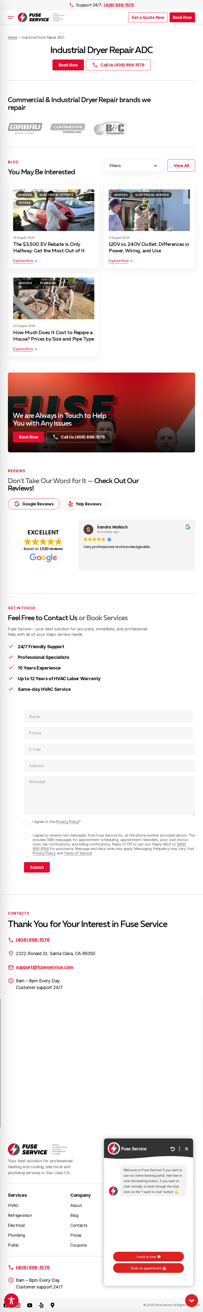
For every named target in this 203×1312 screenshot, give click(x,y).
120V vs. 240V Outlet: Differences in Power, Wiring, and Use (149, 247)
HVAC (13, 1205)
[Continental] (68, 128)
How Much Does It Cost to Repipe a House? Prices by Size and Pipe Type (53, 336)
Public (13, 1245)
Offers (25, 202)
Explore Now (23, 261)
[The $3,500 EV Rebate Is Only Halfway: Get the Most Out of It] (53, 210)
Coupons (78, 1245)
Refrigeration (20, 1215)
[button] (182, 17)
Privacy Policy (67, 821)
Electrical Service (56, 195)
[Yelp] (42, 1305)
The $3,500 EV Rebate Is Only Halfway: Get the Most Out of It (49, 247)
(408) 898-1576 (119, 4)
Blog (74, 1215)
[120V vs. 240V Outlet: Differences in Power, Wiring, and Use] (149, 210)
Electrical (16, 1225)
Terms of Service (78, 853)
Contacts (78, 1225)
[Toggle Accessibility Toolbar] (11, 1300)
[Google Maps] (52, 1305)
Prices (75, 1235)
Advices (25, 195)
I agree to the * (57, 821)
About (76, 1205)
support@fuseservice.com (45, 967)
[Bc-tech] (110, 128)
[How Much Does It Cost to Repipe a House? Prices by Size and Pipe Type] (53, 298)
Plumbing (48, 283)
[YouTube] (30, 1305)
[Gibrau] (25, 128)
